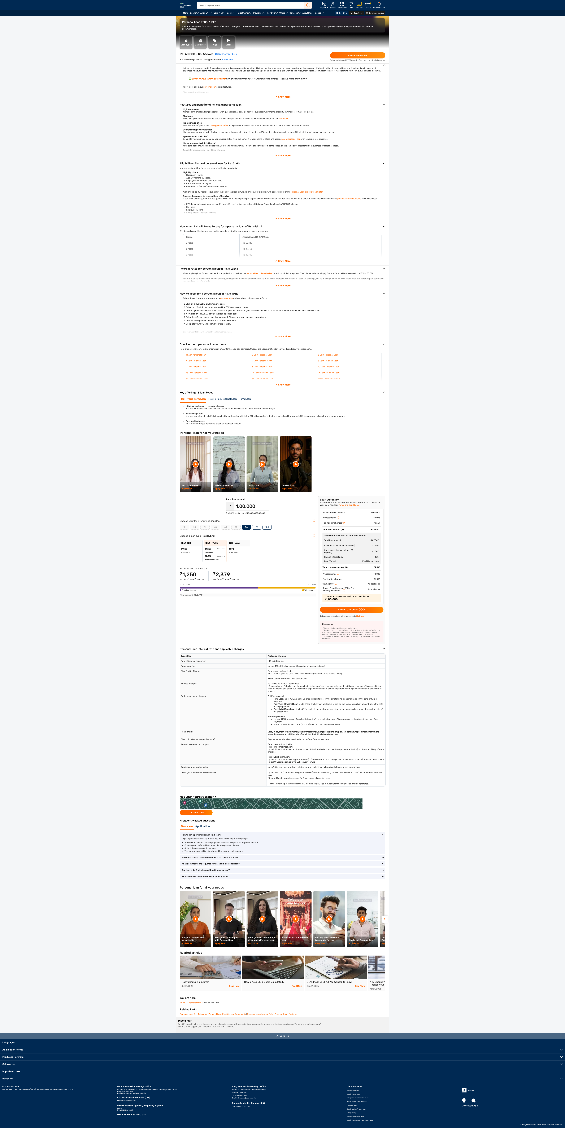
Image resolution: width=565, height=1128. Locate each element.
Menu (185, 13)
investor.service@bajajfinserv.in (134, 1093)
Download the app (376, 13)
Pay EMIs (343, 13)
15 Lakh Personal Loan (196, 372)
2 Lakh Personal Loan (262, 355)
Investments (244, 14)
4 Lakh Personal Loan (196, 361)
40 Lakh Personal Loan (329, 378)
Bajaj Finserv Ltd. (353, 1090)
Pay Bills (272, 14)
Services (295, 14)
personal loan (209, 87)
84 (246, 527)
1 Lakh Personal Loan (196, 355)
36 (205, 527)
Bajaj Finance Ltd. (353, 1094)
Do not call (357, 13)
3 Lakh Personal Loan (328, 355)
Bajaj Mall (220, 14)
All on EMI (206, 14)
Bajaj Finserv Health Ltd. (355, 1116)
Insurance (259, 14)
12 (184, 527)
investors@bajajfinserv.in (247, 1098)
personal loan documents (349, 198)
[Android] (464, 1100)
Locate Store (196, 812)
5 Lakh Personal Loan (262, 366)
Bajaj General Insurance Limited (358, 1098)
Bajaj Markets (352, 1105)
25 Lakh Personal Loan (328, 372)
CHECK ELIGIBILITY (357, 55)
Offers (284, 14)
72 (236, 527)
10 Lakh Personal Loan (328, 366)
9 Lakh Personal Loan (196, 366)
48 (215, 527)
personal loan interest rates (259, 273)
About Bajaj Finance (313, 14)
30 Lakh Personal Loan (197, 378)
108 (267, 527)
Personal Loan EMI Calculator (193, 1014)
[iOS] (473, 1100)
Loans (194, 14)
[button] (385, 919)
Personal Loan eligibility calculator (307, 192)
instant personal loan (290, 139)
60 (225, 527)
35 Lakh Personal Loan (262, 378)
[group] (282, 806)
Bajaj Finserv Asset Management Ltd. (360, 1120)
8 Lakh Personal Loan (328, 361)
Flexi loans (283, 118)
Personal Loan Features (286, 1014)
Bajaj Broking (351, 1113)
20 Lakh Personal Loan (262, 372)
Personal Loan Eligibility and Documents (227, 1014)
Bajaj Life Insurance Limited (356, 1101)
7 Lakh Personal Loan (262, 361)
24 (194, 527)
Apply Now (187, 488)
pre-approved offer (219, 125)
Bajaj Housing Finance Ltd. (356, 1109)
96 (257, 527)
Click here (360, 616)
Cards (231, 14)
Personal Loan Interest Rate (260, 1014)
